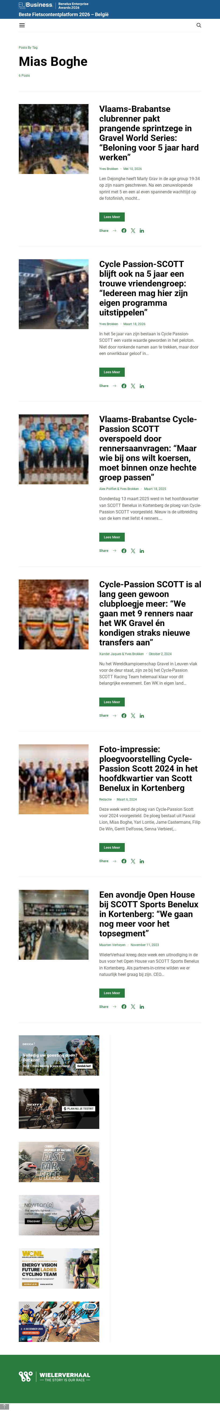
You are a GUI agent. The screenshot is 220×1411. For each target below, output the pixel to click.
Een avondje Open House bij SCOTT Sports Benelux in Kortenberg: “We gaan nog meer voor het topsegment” (148, 914)
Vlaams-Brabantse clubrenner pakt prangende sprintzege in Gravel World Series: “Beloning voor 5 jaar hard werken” (149, 133)
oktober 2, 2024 (160, 654)
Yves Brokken (108, 169)
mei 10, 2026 (132, 169)
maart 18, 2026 (134, 324)
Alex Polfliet (107, 489)
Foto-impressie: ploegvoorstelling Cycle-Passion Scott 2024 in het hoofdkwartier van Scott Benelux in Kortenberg (148, 768)
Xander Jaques (110, 654)
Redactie (105, 799)
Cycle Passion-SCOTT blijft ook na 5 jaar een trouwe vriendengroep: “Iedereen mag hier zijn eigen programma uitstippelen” (143, 288)
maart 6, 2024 (127, 799)
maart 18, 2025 (155, 489)
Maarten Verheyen (112, 945)
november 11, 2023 (145, 945)
